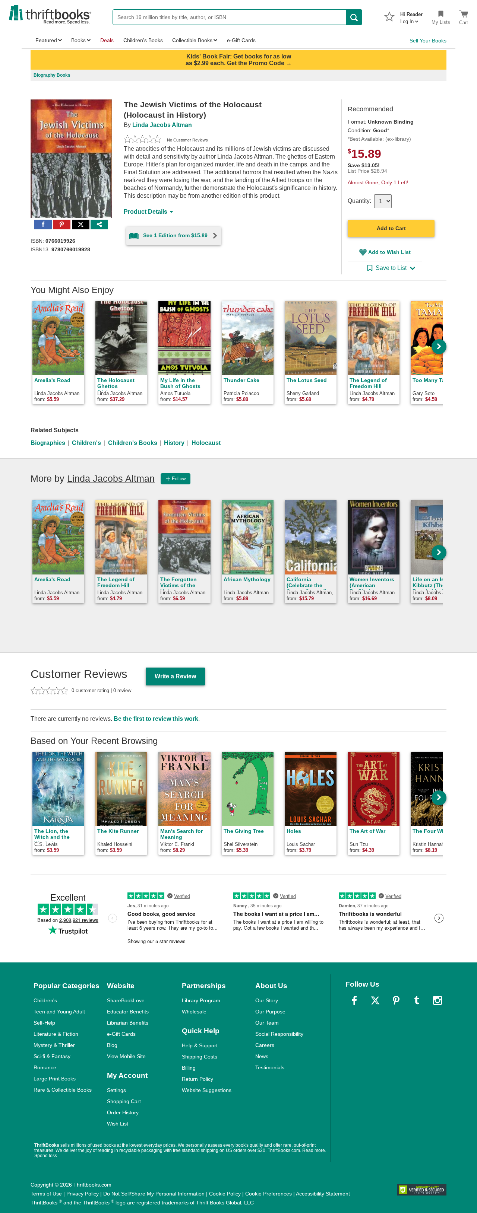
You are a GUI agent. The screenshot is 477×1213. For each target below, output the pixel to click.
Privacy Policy (82, 1194)
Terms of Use (46, 1194)
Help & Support (200, 1045)
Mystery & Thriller (54, 1045)
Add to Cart (391, 228)
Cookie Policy (225, 1194)
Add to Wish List (389, 252)
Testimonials (269, 1067)
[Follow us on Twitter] (375, 1000)
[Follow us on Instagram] (437, 1000)
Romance (45, 1067)
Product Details (145, 211)
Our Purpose (270, 1012)
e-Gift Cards (121, 1034)
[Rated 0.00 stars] (142, 140)
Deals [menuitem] (107, 40)
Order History (123, 1112)
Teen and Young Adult (59, 1012)
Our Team (267, 1023)
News (261, 1056)
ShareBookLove (126, 1000)
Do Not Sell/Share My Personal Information (154, 1194)
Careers (264, 1045)
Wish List (117, 1124)
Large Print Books (55, 1079)
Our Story (266, 1000)
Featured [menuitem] (46, 40)
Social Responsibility (279, 1034)
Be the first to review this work (156, 719)
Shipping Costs (199, 1057)
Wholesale (194, 1012)
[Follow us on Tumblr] (417, 1000)
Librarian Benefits (127, 1023)
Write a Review (175, 676)
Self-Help (44, 1023)
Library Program (201, 1000)
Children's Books (132, 443)
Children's (86, 443)
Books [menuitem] (78, 40)
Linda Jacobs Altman (162, 125)
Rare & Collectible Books (63, 1090)
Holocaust (206, 443)
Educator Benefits (128, 1012)
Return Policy (197, 1079)
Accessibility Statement (323, 1194)
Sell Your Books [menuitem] (428, 41)
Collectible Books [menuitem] (192, 40)
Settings (116, 1090)
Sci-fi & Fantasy (52, 1056)
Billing (189, 1068)
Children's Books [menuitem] (143, 40)
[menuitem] (411, 15)
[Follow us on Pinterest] (396, 1000)
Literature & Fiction (56, 1034)
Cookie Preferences (268, 1194)
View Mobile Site (126, 1056)
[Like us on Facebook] (354, 1000)
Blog (112, 1045)
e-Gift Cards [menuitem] (241, 40)
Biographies (48, 443)
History (174, 443)
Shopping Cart (124, 1101)
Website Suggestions (206, 1090)
